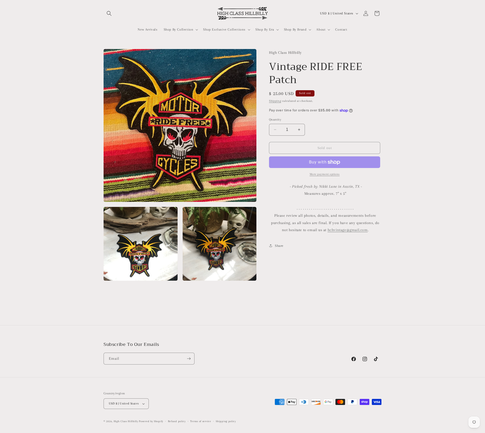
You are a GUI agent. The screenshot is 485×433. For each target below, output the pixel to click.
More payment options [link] (325, 174)
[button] (109, 13)
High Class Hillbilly (126, 421)
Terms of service (200, 421)
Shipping (275, 100)
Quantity (275, 119)
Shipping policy (226, 421)
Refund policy (177, 421)
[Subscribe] (188, 359)
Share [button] (279, 246)
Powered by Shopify (151, 421)
